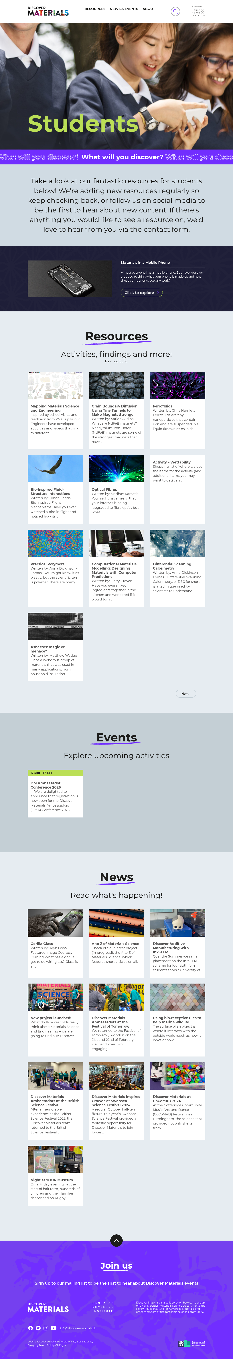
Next (185, 693)
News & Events (124, 9)
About (149, 9)
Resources (95, 9)
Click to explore (139, 292)
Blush (42, 1345)
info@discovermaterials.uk (78, 1328)
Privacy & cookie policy (80, 1341)
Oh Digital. (61, 1345)
